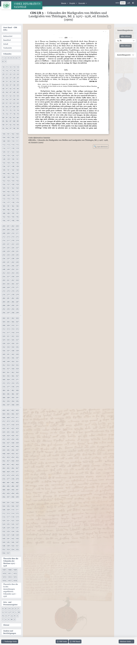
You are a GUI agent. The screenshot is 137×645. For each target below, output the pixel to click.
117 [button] (8, 148)
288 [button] (3, 305)
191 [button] (17, 213)
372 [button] (3, 383)
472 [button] (3, 475)
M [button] (19, 612)
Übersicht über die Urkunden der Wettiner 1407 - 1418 (10, 562)
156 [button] (3, 184)
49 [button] (18, 92)
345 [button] (8, 358)
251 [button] (17, 269)
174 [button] (12, 199)
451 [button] (17, 454)
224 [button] (3, 248)
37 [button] (10, 85)
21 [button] (7, 74)
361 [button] (8, 372)
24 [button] (18, 74)
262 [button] (12, 280)
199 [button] (17, 220)
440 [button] (3, 446)
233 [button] (8, 255)
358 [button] (12, 369)
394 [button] (12, 401)
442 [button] (12, 446)
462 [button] (12, 464)
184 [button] (3, 210)
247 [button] (17, 266)
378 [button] (12, 387)
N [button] (3, 616)
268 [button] (3, 287)
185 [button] (8, 210)
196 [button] (3, 220)
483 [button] (17, 482)
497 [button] (8, 497)
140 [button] (3, 170)
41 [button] (7, 89)
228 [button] (3, 251)
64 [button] (18, 103)
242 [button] (12, 262)
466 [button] (12, 468)
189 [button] (8, 213)
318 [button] (12, 333)
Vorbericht (7, 48)
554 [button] (12, 549)
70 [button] (3, 110)
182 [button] (12, 206)
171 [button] (17, 195)
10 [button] (3, 67)
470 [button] (12, 472)
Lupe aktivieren (101, 146)
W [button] (11, 619)
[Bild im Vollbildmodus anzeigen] (109, 26)
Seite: (118, 3)
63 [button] (14, 103)
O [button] (6, 616)
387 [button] (17, 394)
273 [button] (8, 291)
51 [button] (7, 96)
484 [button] (3, 486)
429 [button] (8, 436)
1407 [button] (4, 570)
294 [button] (12, 309)
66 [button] (7, 107)
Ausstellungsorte (124, 55)
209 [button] (8, 233)
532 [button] (3, 531)
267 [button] (17, 284)
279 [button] (17, 295)
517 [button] (8, 517)
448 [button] (3, 454)
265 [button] (8, 284)
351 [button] (17, 361)
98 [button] (14, 128)
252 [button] (3, 273)
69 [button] (18, 107)
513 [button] (8, 513)
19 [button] (18, 70)
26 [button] (7, 78)
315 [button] (17, 329)
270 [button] (12, 287)
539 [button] (17, 535)
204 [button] (3, 230)
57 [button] (10, 99)
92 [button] (10, 125)
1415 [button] (15, 577)
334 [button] (12, 347)
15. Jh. (119, 41)
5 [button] (13, 58)
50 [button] (3, 96)
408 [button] (3, 417)
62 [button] (10, 103)
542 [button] (12, 539)
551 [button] (17, 546)
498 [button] (12, 497)
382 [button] (12, 390)
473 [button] (8, 475)
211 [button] (17, 233)
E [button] (15, 608)
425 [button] (8, 432)
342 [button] (12, 354)
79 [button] (18, 114)
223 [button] (17, 244)
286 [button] (12, 302)
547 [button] (17, 542)
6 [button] (16, 58)
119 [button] (17, 148)
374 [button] (12, 383)
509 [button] (8, 510)
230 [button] (12, 251)
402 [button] (12, 410)
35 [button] (3, 85)
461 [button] (8, 464)
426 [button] (12, 432)
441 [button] (8, 446)
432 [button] (3, 439)
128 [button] (3, 159)
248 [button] (3, 269)
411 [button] (17, 417)
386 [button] (12, 394)
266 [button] (12, 284)
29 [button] (18, 78)
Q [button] (11, 616)
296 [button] (3, 313)
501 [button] (8, 502)
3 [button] (8, 58)
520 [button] (3, 520)
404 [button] (3, 414)
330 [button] (12, 343)
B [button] (5, 608)
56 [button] (7, 99)
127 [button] (17, 155)
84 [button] (18, 117)
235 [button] (17, 255)
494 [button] (12, 493)
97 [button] (10, 128)
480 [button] (3, 482)
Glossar (6, 625)
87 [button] (10, 121)
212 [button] (3, 237)
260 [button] (3, 280)
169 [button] (8, 195)
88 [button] (14, 121)
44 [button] (18, 89)
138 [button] (12, 166)
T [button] (2, 619)
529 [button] (8, 528)
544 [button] (3, 542)
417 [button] (8, 425)
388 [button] (3, 398)
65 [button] (3, 107)
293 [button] (8, 309)
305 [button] (8, 322)
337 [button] (8, 351)
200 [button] (3, 226)
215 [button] (17, 237)
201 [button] (8, 226)
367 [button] (17, 376)
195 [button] (17, 217)
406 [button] (12, 414)
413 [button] (8, 421)
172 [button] (3, 199)
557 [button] (8, 553)
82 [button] (10, 117)
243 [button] (17, 262)
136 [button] (3, 166)
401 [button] (8, 410)
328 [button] (3, 343)
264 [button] (3, 284)
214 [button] (12, 237)
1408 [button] (9, 570)
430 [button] (12, 436)
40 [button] (3, 89)
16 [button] (7, 70)
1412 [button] (15, 573)
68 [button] (14, 107)
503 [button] (17, 502)
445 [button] (8, 450)
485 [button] (8, 486)
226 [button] (12, 248)
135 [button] (17, 163)
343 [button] (17, 354)
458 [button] (12, 461)
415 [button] (17, 421)
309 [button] (8, 325)
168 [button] (3, 195)
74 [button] (18, 110)
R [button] (14, 616)
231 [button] (17, 251)
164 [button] (3, 192)
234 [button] (12, 255)
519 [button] (17, 517)
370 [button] (12, 379)
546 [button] (12, 542)
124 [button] (3, 155)
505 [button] (8, 506)
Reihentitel (7, 36)
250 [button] (12, 269)
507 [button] (17, 506)
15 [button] (3, 70)
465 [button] (8, 468)
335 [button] (17, 347)
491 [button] (17, 490)
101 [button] (8, 134)
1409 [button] (15, 570)
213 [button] (8, 237)
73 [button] (14, 110)
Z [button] (14, 619)
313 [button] (8, 329)
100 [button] (3, 134)
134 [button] (12, 163)
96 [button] (7, 128)
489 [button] (8, 490)
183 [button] (17, 206)
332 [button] (3, 347)
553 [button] (8, 549)
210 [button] (12, 233)
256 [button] (3, 276)
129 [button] (8, 159)
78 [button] (14, 114)
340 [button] (3, 354)
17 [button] (10, 70)
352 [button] (3, 365)
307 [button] (17, 322)
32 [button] (10, 81)
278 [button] (12, 295)
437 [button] (8, 443)
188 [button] (3, 213)
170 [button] (12, 195)
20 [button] (3, 74)
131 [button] (17, 159)
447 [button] (17, 450)
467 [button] (17, 468)
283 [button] (17, 298)
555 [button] (17, 549)
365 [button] (8, 376)
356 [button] (3, 369)
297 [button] (8, 313)
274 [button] (12, 291)
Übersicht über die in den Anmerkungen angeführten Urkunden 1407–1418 (10, 590)
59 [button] (18, 99)
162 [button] (12, 188)
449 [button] (8, 454)
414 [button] (12, 421)
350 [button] (12, 361)
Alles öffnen (125, 36)
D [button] (12, 608)
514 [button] (12, 513)
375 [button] (17, 383)
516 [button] (3, 517)
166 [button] (12, 192)
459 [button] (17, 461)
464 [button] (3, 468)
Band (76, 641)
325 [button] (8, 340)
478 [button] (12, 479)
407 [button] (17, 414)
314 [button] (12, 329)
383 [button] (17, 390)
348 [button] (3, 361)
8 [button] (2, 61)
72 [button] (10, 110)
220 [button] (3, 244)
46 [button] (7, 92)
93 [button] (14, 125)
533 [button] (8, 531)
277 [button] (8, 295)
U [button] (5, 619)
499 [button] (17, 497)
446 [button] (12, 450)
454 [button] (12, 457)
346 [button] (12, 358)
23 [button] (14, 74)
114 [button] (12, 145)
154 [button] (12, 181)
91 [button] (7, 125)
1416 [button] (4, 581)
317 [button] (8, 333)
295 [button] (17, 309)
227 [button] (17, 248)
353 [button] (8, 365)
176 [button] (3, 202)
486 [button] (12, 486)
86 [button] (7, 121)
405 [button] (8, 414)
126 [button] (12, 155)
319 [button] (17, 333)
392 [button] (3, 401)
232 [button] (3, 255)
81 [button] (7, 117)
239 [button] (17, 258)
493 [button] (8, 493)
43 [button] (14, 89)
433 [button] (8, 439)
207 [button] (17, 230)
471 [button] (17, 472)
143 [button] (17, 170)
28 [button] (14, 78)
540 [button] (3, 539)
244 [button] (3, 266)
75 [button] (3, 114)
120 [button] (3, 152)
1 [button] (2, 58)
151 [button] (17, 177)
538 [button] (12, 535)
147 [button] (17, 173)
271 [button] (17, 287)
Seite (63, 641)
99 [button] (18, 128)
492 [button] (3, 493)
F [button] (18, 608)
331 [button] (17, 343)
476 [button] (3, 479)
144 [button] (3, 173)
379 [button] (17, 387)
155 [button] (17, 181)
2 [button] (5, 58)
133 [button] (8, 163)
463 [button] (17, 464)
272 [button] (3, 291)
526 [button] (12, 524)
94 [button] (18, 125)
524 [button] (3, 524)
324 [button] (3, 340)
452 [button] (3, 457)
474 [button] (12, 475)
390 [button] (12, 398)
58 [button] (14, 99)
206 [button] (12, 230)
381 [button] (8, 390)
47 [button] (10, 92)
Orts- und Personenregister (10, 603)
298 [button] (12, 313)
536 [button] (3, 535)
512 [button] (3, 513)
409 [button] (8, 417)
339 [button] (17, 351)
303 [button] (17, 318)
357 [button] (8, 369)
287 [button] (17, 302)
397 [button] (8, 405)
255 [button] (17, 273)
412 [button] (3, 421)
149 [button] (8, 177)
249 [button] (8, 269)
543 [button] (17, 539)
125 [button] (8, 155)
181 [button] (8, 206)
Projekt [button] (72, 3)
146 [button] (12, 173)
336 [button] (3, 351)
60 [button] (3, 103)
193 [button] (8, 217)
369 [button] (8, 379)
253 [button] (8, 273)
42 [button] (10, 89)
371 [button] (17, 379)
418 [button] (12, 425)
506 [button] (12, 506)
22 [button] (10, 74)
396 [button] (3, 405)
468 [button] (3, 472)
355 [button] (17, 365)
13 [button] (14, 67)
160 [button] (3, 188)
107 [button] (17, 137)
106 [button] (12, 137)
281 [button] (8, 298)
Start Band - (10, 28)
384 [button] (3, 394)
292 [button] (3, 309)
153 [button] (8, 181)
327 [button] (17, 340)
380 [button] (3, 390)
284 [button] (3, 302)
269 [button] (8, 287)
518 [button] (12, 517)
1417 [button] (9, 581)
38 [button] (14, 85)
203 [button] (17, 226)
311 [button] (17, 325)
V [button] (8, 619)
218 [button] (12, 240)
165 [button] (8, 192)
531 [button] (17, 528)
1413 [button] (4, 577)
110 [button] (12, 141)
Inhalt (5, 44)
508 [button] (3, 510)
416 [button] (3, 425)
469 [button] (8, 472)
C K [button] (9, 608)
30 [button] (3, 81)
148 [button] (3, 177)
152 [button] (3, 181)
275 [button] (17, 291)
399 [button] (17, 405)
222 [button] (12, 244)
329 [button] (8, 343)
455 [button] (17, 457)
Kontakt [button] (82, 3)
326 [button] (12, 340)
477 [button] (8, 479)
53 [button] (14, 96)
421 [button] (8, 428)
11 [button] (7, 67)
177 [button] (8, 202)
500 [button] (3, 502)
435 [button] (17, 439)
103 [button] (17, 134)
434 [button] (12, 439)
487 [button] (17, 486)
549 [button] (8, 546)
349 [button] (8, 361)
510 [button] (12, 510)
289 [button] (8, 305)
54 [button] (18, 96)
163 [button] (17, 188)
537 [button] (8, 535)
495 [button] (17, 493)
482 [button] (12, 482)
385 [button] (8, 394)
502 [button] (12, 502)
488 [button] (3, 490)
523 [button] (17, 520)
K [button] (13, 612)
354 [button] (12, 365)
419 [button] (17, 425)
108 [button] (3, 141)
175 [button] (17, 199)
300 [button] (3, 318)
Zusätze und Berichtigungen (9, 632)
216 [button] (3, 240)
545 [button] (8, 542)
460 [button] (3, 464)
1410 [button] (4, 573)
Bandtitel (7, 40)
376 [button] (3, 387)
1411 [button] (9, 573)
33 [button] (14, 81)
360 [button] (3, 372)
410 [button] (12, 417)
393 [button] (8, 401)
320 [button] (3, 336)
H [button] (6, 612)
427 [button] (17, 432)
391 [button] (17, 398)
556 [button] (3, 553)
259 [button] (17, 276)
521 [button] (8, 520)
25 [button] (3, 78)
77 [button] (10, 114)
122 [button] (12, 152)
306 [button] (12, 322)
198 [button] (12, 220)
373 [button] (8, 383)
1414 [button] (9, 577)
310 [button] (12, 325)
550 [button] (12, 546)
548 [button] (3, 546)
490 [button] (12, 490)
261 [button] (8, 280)
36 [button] (7, 85)
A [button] (2, 608)
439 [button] (17, 443)
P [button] (8, 616)
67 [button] (10, 107)
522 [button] (12, 520)
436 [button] (3, 443)
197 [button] (8, 220)
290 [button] (12, 305)
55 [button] (3, 99)
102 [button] (12, 134)
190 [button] (12, 213)
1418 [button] (15, 581)
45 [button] (3, 92)
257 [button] (8, 276)
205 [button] (8, 230)
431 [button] (17, 436)
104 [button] (3, 137)
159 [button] (17, 184)
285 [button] (8, 302)
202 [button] (12, 226)
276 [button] (3, 295)
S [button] (17, 616)
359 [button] (17, 369)
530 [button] (12, 528)
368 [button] (3, 379)
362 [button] (12, 372)
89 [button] (18, 121)
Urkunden (7, 54)
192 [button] (3, 217)
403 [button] (17, 410)
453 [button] (8, 457)
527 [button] (17, 524)
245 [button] (8, 266)
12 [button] (10, 67)
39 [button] (18, 85)
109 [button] (8, 141)
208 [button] (3, 233)
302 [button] (12, 318)
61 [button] (7, 103)
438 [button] (12, 443)
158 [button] (12, 184)
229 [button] (8, 251)
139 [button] (17, 166)
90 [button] (3, 125)
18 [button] (14, 70)
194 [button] (12, 217)
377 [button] (8, 387)
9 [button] (5, 61)
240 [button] (3, 262)
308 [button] (3, 325)
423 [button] (17, 428)
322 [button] (12, 336)
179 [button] (17, 202)
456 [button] (3, 461)
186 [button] (12, 210)
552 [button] (3, 549)
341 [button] (8, 354)
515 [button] (17, 513)
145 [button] (8, 173)
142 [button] (12, 170)
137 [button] (8, 166)
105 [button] (8, 137)
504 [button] (3, 506)
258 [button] (12, 276)
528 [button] (3, 528)
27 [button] (10, 78)
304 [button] (3, 322)
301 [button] (8, 318)
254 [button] (12, 273)
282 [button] (12, 298)
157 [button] (8, 184)
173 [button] (8, 199)
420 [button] (3, 428)
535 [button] (17, 531)
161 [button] (8, 188)
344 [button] (3, 358)
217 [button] (8, 240)
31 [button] (7, 81)
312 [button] (3, 329)
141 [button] (8, 170)
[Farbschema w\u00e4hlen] (133, 3)
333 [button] (8, 347)
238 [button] (12, 258)
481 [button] (8, 482)
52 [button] (10, 96)
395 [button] (17, 401)
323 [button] (17, 336)
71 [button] (7, 110)
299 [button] (17, 313)
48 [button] (14, 92)
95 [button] (3, 128)
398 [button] (12, 405)
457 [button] (8, 461)
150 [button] (12, 177)
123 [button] (17, 152)
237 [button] (8, 258)
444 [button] (3, 450)
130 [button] (12, 159)
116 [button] (3, 148)
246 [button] (12, 266)
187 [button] (17, 210)
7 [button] (19, 58)
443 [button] (17, 446)
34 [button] (18, 81)
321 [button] (8, 336)
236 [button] (3, 258)
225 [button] (8, 248)
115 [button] (17, 145)
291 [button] (17, 305)
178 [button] (12, 202)
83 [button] (14, 117)
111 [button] (17, 141)
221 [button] (8, 244)
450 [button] (12, 454)
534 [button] (12, 531)
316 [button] (3, 333)
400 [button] (3, 410)
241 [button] (8, 262)
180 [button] (3, 206)
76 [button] (7, 114)
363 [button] (17, 372)
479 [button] (17, 479)
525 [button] (8, 524)
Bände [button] (64, 3)
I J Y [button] (9, 612)
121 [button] (8, 152)
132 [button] (3, 163)
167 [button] (17, 192)
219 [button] (17, 240)
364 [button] (3, 376)
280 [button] (3, 298)
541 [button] (8, 539)
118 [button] (12, 148)
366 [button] (12, 376)
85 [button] (3, 121)
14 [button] (18, 67)
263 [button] (17, 280)
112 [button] (3, 145)
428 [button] (3, 436)
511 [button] (17, 510)
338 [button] (12, 351)
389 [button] (8, 398)
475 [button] (17, 475)
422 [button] (12, 428)
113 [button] (8, 145)
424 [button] (3, 432)
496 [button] (3, 497)
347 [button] (17, 358)
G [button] (3, 612)
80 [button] (3, 117)
